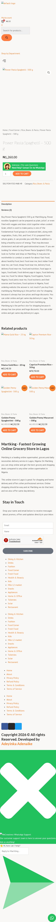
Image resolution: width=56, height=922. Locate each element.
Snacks (11, 588)
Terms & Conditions (15, 685)
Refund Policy (13, 681)
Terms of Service (14, 688)
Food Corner (14, 130)
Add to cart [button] (9, 374)
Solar (10, 603)
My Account (6, 17)
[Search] (6, 37)
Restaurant (13, 607)
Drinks (10, 562)
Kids (10, 581)
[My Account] (4, 11)
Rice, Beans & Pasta (29, 130)
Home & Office (15, 596)
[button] (28, 61)
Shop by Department (10, 53)
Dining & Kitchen (15, 559)
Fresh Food (13, 573)
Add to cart (22, 173)
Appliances (13, 592)
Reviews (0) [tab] (6, 210)
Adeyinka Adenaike (16, 744)
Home (5, 130)
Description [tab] (6, 204)
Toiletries (12, 599)
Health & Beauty (16, 577)
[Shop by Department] (4, 47)
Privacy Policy (13, 677)
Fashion (11, 566)
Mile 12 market (15, 585)
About (9, 674)
